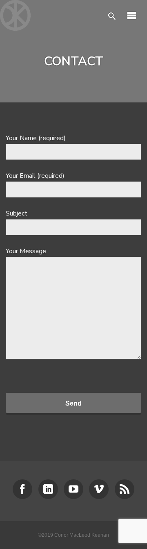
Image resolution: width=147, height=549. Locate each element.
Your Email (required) (35, 175)
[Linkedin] (48, 489)
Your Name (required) (36, 138)
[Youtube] (73, 489)
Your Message (26, 251)
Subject (16, 213)
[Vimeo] (99, 489)
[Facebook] (22, 489)
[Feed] (124, 489)
